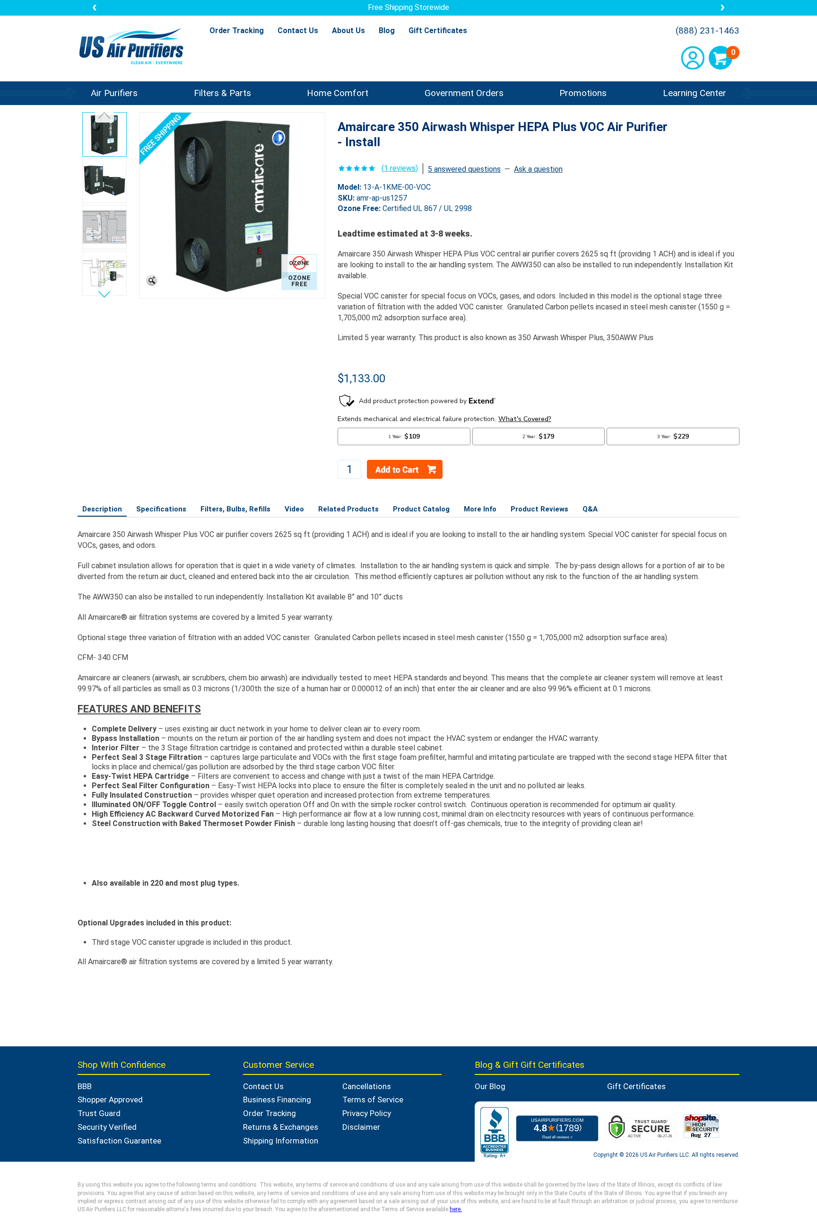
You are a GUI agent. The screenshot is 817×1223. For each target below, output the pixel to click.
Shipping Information (280, 1140)
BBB (85, 1086)
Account (692, 58)
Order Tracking (236, 30)
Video (294, 509)
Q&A (590, 509)
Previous (104, 117)
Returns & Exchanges (280, 1127)
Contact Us (298, 30)
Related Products (348, 509)
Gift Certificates (437, 30)
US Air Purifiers (134, 47)
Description (102, 509)
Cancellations (366, 1086)
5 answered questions (464, 169)
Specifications (161, 509)
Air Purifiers (114, 93)
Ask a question (538, 169)
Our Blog (490, 1086)
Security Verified (107, 1127)
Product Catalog (421, 509)
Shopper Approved (110, 1099)
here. (456, 1209)
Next (104, 292)
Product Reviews (539, 509)
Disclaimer (361, 1127)
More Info (480, 509)
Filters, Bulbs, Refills (235, 509)
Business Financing (277, 1099)
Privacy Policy (366, 1113)
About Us (348, 30)
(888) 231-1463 (707, 31)
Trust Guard (99, 1113)
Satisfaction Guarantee (119, 1140)
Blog (387, 30)
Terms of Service (372, 1099)
